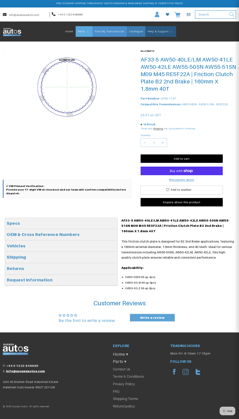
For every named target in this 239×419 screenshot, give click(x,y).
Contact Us (121, 369)
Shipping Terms (125, 399)
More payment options (181, 179)
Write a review (152, 318)
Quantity (146, 135)
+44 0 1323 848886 (70, 14)
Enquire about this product (181, 202)
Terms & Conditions (128, 376)
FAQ (116, 391)
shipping (158, 128)
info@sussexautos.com (23, 14)
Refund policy (124, 406)
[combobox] (215, 14)
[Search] (232, 14)
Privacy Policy (124, 384)
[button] (84, 31)
